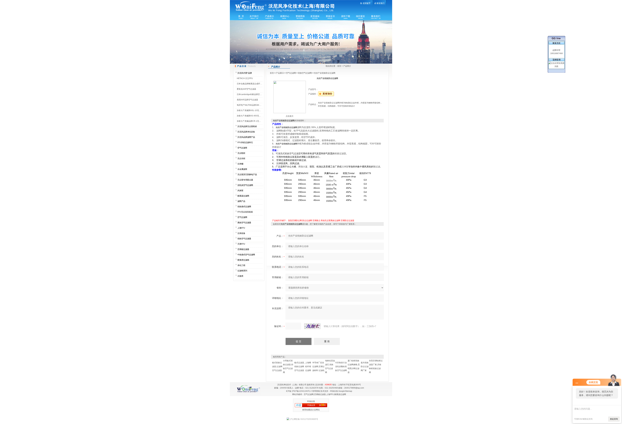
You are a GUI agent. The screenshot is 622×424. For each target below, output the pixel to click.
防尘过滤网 (307, 220)
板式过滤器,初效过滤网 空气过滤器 (299, 367)
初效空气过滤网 (305, 73)
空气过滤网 (291, 73)
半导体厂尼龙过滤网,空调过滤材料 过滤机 (318, 367)
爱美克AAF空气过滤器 (246, 89)
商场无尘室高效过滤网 (330, 220)
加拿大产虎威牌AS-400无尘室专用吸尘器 (255, 116)
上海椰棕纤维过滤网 (308, 367)
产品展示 (280, 73)
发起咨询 (614, 419)
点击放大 (290, 116)
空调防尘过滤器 (347, 220)
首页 (339, 66)
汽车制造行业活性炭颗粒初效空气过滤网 (341, 367)
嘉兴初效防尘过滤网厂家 (365, 367)
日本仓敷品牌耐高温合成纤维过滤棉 (252, 84)
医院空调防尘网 (295, 220)
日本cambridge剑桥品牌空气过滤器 (252, 94)
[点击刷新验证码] (312, 326)
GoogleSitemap (345, 391)
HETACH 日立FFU (245, 78)
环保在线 (334, 391)
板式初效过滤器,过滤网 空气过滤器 (277, 367)
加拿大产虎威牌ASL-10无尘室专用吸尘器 (255, 110)
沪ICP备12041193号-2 (302, 391)
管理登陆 (316, 391)
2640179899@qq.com (354, 388)
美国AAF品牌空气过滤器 (247, 100)
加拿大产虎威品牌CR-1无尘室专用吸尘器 (255, 121)
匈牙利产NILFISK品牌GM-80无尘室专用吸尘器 (257, 105)
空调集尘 (316, 220)
